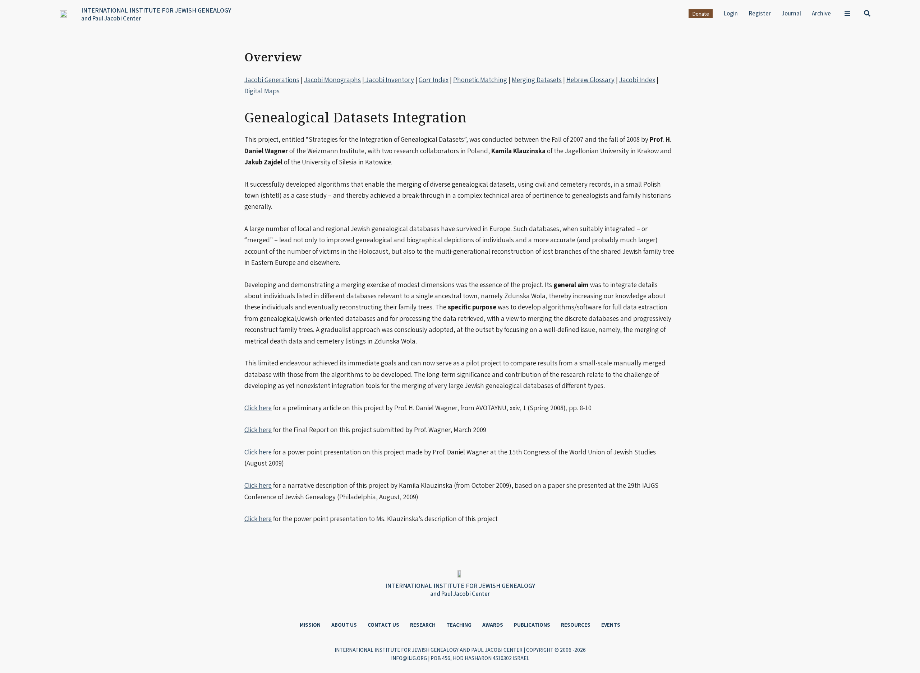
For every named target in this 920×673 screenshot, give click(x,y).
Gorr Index (433, 79)
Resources (575, 624)
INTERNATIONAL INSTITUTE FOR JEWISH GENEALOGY (156, 10)
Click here (258, 407)
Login (730, 13)
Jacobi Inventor (387, 79)
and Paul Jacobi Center (111, 18)
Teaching (459, 624)
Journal (791, 13)
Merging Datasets (537, 79)
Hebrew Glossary (590, 79)
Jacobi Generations (271, 79)
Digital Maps (262, 91)
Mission (310, 624)
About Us (344, 624)
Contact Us (383, 624)
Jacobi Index (637, 79)
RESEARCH (423, 624)
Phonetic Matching (480, 79)
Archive (821, 13)
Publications (532, 624)
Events (610, 624)
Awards (492, 624)
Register (760, 13)
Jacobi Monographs (332, 79)
